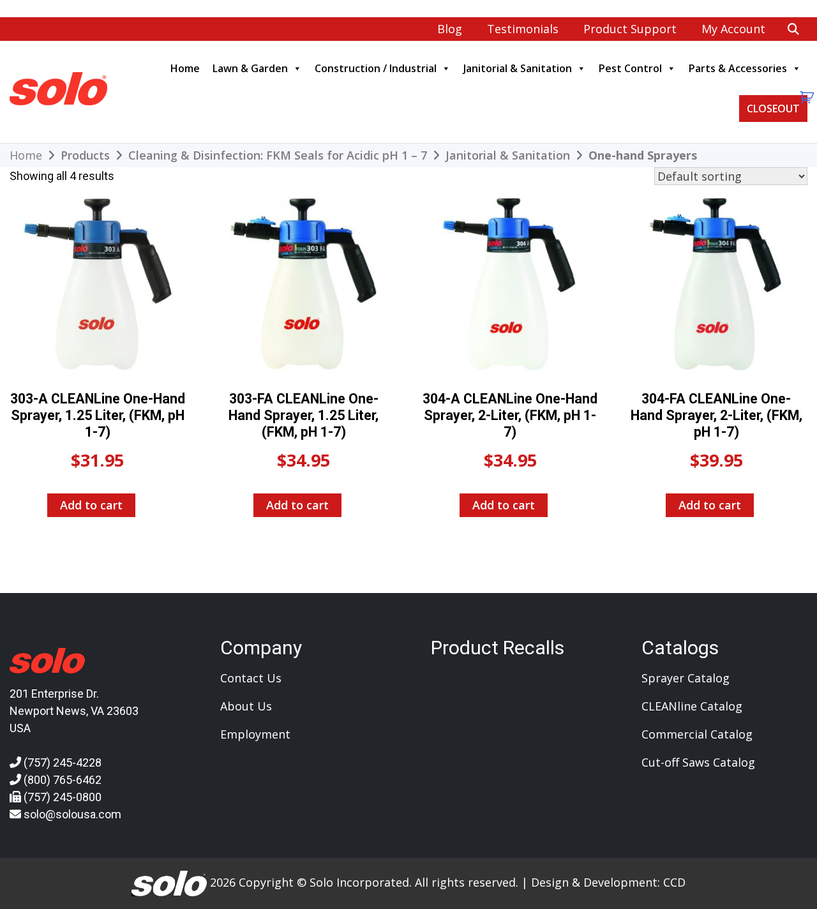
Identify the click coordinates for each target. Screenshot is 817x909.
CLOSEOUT (773, 108)
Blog (449, 28)
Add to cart (91, 505)
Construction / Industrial (376, 68)
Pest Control (630, 68)
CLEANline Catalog (691, 706)
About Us (246, 706)
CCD (674, 882)
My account (733, 28)
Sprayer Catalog (685, 678)
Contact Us (250, 678)
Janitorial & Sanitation (517, 68)
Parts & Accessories (738, 68)
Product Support (630, 28)
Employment (255, 734)
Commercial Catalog (697, 734)
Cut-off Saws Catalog (698, 762)
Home (185, 68)
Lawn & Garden (250, 68)
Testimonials (522, 28)
